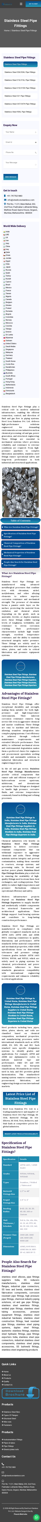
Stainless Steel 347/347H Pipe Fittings (20, 104)
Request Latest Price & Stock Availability (21, 1134)
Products (7, 1378)
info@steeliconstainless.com (21, 200)
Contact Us (7, 1385)
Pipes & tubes (9, 1443)
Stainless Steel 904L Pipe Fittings (18, 112)
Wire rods (7, 1422)
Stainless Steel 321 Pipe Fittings (18, 96)
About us (7, 1375)
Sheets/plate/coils (11, 1449)
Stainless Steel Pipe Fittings (16, 64)
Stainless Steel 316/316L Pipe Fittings (20, 80)
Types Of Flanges (10, 1415)
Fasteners (7, 1425)
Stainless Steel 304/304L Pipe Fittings (20, 72)
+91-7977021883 (14, 195)
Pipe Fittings (8, 1446)
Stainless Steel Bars (11, 1412)
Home (7, 30)
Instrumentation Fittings (12, 1439)
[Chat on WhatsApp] (36, 1517)
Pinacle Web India (20, 1514)
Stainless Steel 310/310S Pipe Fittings (20, 88)
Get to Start (33, 4)
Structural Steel (9, 1418)
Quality (6, 1381)
